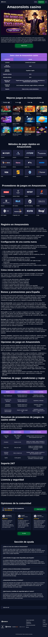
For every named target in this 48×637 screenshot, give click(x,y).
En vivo (17, 102)
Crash (29, 102)
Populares (5, 102)
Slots (41, 102)
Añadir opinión (40, 509)
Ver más (24, 533)
